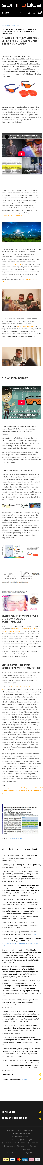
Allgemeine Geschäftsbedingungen (20, 1130)
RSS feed (26, 1149)
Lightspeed (32, 1153)
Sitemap (33, 1146)
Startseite (5, 26)
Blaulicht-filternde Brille (25, 326)
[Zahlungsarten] (21, 1161)
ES (17, 1149)
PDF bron (34, 934)
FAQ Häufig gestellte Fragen (21, 1140)
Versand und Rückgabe (15, 1146)
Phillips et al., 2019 (15, 838)
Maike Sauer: (11, 616)
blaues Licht (15, 26)
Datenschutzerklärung (21, 1133)
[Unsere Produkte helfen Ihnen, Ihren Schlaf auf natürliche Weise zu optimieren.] (21, 5)
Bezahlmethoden (21, 1137)
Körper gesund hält (14, 264)
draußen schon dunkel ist (13, 215)
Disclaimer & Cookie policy (15, 1143)
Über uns (34, 1143)
